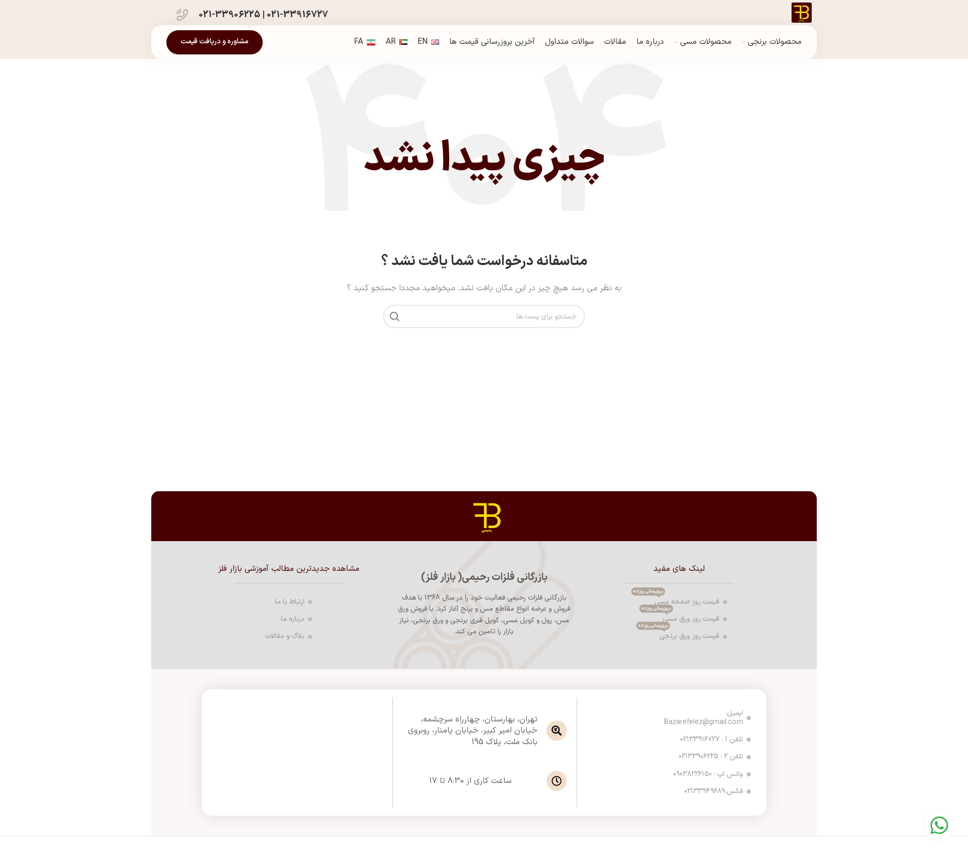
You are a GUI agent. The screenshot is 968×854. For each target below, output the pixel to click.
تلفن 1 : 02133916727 (711, 739)
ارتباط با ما (290, 602)
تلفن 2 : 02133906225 (711, 756)
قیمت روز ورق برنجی (678, 634)
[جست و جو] (394, 316)
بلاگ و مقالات (285, 636)
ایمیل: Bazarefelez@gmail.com (705, 718)
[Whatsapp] (939, 825)
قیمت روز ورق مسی (680, 617)
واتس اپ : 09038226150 (708, 774)
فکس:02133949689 (713, 791)
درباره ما (293, 619)
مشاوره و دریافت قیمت (214, 41)
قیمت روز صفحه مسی (676, 600)
